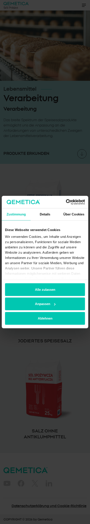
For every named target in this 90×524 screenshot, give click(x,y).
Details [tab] (45, 214)
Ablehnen (45, 318)
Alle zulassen (45, 289)
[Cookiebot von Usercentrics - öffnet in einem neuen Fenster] (66, 202)
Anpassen (42, 304)
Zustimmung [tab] (16, 214)
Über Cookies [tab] (73, 214)
